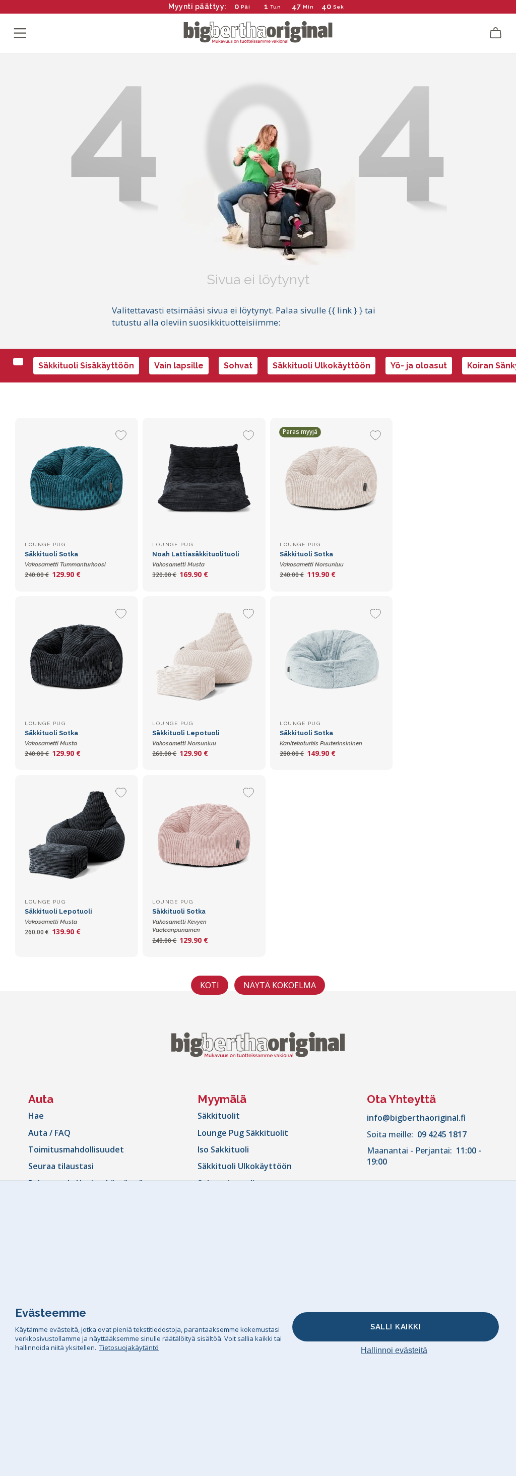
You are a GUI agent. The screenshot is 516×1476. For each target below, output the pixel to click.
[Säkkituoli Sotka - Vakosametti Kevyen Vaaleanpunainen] (204, 836)
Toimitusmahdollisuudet (76, 1149)
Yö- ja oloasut (419, 365)
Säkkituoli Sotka (179, 920)
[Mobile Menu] (20, 33)
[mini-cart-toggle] (495, 33)
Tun (275, 7)
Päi (245, 7)
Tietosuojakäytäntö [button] (129, 1347)
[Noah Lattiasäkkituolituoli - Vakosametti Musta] (204, 479)
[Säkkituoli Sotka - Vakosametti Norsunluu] (331, 479)
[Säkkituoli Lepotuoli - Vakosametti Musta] (76, 836)
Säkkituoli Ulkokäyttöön (321, 365)
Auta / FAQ (49, 1132)
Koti (209, 985)
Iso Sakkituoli (223, 1149)
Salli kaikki (395, 1326)
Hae (36, 1115)
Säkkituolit (219, 1115)
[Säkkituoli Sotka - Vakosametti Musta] (76, 657)
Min (308, 7)
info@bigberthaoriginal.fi (416, 1117)
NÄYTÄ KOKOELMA (279, 985)
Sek (338, 7)
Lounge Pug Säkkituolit (243, 1132)
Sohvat (238, 365)
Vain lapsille (179, 365)
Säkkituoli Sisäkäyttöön (86, 365)
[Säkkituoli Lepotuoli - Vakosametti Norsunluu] (204, 657)
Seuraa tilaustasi (61, 1166)
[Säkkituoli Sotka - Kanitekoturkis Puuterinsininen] (331, 657)
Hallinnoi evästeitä (394, 1350)
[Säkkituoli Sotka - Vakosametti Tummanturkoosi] (76, 479)
